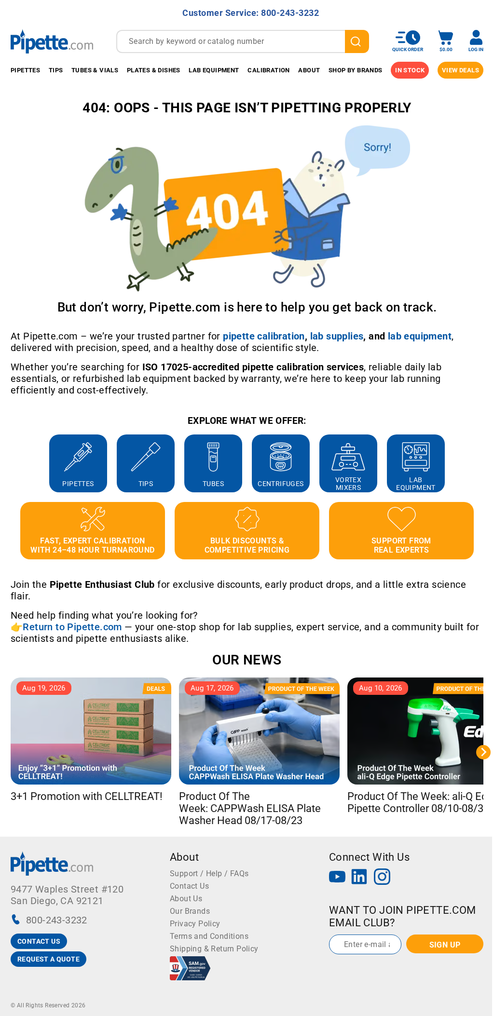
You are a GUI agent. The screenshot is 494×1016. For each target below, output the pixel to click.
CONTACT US (38, 941)
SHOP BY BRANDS (356, 70)
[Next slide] (483, 463)
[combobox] (242, 41)
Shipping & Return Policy (214, 948)
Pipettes (25, 70)
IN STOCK (410, 70)
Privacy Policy (195, 923)
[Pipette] (52, 41)
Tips (56, 70)
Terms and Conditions (209, 936)
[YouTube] (337, 877)
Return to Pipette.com (72, 627)
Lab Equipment (214, 70)
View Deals (460, 70)
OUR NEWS (246, 660)
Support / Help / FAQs (209, 873)
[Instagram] (382, 877)
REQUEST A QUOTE (48, 959)
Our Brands (190, 911)
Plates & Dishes (153, 70)
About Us (186, 898)
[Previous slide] (10, 463)
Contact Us (189, 886)
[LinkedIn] (359, 877)
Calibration (268, 70)
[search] (357, 41)
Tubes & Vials (94, 70)
